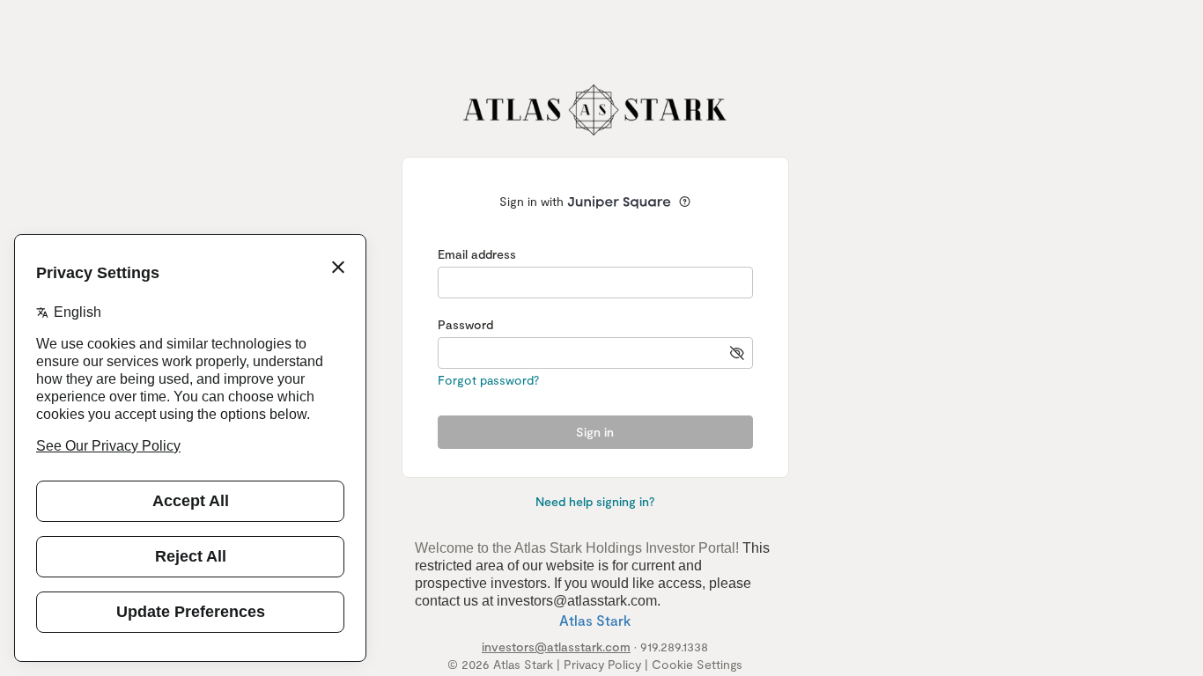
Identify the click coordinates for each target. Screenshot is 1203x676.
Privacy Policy (602, 664)
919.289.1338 (674, 646)
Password (465, 324)
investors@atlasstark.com (556, 646)
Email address (477, 253)
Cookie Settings (697, 664)
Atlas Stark (595, 620)
